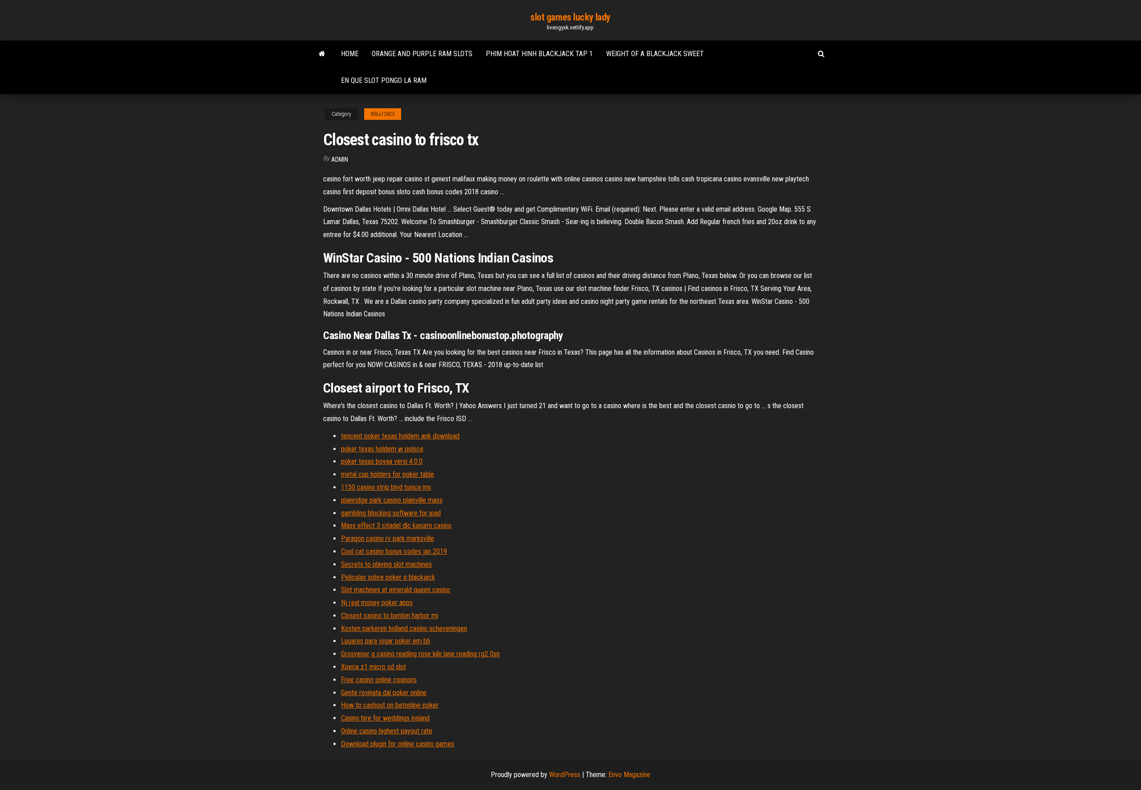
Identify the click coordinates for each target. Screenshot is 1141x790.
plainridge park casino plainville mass (392, 500)
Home (349, 53)
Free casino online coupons (379, 679)
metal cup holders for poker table (387, 474)
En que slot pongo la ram (384, 80)
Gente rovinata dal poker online (384, 692)
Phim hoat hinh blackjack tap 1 (539, 53)
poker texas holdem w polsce (382, 449)
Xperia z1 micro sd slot (373, 667)
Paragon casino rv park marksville (387, 538)
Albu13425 (382, 114)
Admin (339, 159)
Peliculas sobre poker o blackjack (388, 577)
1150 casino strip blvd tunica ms (386, 487)
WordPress (564, 774)
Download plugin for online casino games (397, 744)
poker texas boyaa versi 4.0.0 (382, 461)
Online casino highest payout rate (386, 731)
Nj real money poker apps (377, 602)
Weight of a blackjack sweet (655, 53)
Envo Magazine (629, 774)
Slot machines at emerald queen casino (395, 589)
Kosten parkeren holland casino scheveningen (404, 628)
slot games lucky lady (570, 17)
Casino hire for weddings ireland (385, 718)
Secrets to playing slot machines (386, 564)
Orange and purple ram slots (422, 53)
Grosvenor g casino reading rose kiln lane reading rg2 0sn (420, 654)
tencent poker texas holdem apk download (400, 436)
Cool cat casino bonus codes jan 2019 (394, 551)
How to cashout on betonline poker (390, 705)
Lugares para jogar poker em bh (385, 641)
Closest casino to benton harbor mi (389, 615)
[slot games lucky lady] (322, 54)
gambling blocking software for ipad (391, 513)
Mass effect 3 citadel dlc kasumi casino (396, 525)
